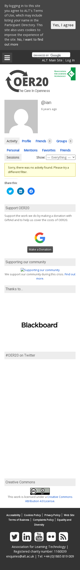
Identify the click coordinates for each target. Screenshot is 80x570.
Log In (70, 60)
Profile (26, 141)
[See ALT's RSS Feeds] (64, 539)
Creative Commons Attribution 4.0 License (48, 499)
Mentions (31, 150)
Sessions (13, 157)
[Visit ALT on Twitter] (15, 539)
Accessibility (13, 515)
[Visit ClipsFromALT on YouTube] (40, 539)
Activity (12, 141)
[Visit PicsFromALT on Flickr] (52, 539)
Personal (13, 150)
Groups (63, 141)
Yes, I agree (63, 25)
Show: (40, 157)
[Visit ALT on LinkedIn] (28, 539)
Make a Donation (40, 249)
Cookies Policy (32, 515)
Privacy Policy (52, 515)
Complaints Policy (43, 519)
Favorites (49, 150)
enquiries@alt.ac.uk (20, 556)
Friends (43, 141)
